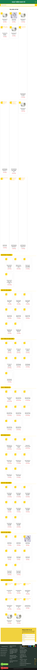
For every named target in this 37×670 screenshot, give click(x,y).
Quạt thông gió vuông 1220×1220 (18, 350)
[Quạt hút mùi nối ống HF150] (5, 15)
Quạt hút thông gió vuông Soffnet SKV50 (18, 572)
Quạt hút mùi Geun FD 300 (14, 20)
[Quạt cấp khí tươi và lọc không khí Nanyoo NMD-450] (14, 134)
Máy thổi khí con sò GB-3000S (9, 475)
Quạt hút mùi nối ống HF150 (4, 20)
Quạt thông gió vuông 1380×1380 (9, 350)
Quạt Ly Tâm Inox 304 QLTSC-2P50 (27, 398)
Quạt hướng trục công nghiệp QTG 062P (9, 509)
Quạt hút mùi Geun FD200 (18, 557)
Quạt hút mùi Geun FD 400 (9, 543)
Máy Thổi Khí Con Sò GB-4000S (27, 461)
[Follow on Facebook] (29, 646)
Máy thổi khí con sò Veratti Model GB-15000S (9, 446)
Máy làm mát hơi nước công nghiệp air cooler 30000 (9, 281)
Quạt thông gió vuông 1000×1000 (9, 365)
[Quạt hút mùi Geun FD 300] (14, 15)
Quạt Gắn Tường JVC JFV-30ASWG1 (4, 34)
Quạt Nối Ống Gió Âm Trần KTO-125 (18, 606)
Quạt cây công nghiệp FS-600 (9, 316)
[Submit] (35, 5)
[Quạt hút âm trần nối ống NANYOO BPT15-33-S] (14, 210)
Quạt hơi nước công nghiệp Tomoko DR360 (27, 266)
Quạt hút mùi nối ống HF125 (13, 33)
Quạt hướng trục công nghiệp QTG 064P (18, 509)
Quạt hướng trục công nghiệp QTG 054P (9, 524)
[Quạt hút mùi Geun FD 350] (5, 210)
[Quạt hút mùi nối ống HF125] (14, 29)
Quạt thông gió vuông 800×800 (27, 365)
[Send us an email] (32, 646)
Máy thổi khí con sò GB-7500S (9, 461)
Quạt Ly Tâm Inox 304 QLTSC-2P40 (9, 413)
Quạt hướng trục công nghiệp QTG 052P (27, 509)
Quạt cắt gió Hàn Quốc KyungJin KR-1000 (23, 94)
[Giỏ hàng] (35, 2)
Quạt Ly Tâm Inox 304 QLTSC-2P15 (18, 427)
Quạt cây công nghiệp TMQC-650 (18, 301)
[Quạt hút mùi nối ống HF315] (23, 15)
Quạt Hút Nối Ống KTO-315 (9, 591)
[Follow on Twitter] (30, 646)
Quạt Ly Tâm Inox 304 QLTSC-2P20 (9, 427)
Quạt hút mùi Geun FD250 (9, 557)
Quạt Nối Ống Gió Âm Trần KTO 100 (27, 606)
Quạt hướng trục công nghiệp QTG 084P (9, 494)
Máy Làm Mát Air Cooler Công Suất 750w (9, 266)
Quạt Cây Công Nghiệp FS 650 (18, 316)
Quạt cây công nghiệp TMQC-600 (27, 301)
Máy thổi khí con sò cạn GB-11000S (18, 446)
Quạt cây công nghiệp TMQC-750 (9, 301)
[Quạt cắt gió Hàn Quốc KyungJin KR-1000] (23, 59)
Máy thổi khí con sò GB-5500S (18, 461)
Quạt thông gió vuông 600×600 (9, 380)
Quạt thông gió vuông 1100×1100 (27, 350)
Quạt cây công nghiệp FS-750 (27, 316)
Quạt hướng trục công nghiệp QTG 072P (18, 494)
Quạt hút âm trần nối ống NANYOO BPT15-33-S (14, 246)
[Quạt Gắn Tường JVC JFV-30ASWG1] (5, 29)
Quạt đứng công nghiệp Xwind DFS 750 (18, 330)
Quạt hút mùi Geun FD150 (28, 557)
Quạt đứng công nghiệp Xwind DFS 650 (9, 330)
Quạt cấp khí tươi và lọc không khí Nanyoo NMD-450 (14, 170)
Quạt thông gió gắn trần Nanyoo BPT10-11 (4, 170)
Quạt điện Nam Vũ (18, 2)
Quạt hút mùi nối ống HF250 (18, 621)
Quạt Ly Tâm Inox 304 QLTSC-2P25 (27, 413)
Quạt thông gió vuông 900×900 (18, 365)
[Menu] (1, 2)
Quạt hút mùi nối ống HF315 (23, 20)
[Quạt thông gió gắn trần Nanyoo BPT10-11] (5, 134)
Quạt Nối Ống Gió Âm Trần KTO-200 (27, 591)
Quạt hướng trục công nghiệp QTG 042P (18, 524)
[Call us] (33, 646)
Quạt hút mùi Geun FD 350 (5, 245)
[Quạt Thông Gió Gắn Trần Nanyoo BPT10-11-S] (23, 210)
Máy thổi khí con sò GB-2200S (18, 475)
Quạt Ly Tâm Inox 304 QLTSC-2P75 (18, 398)
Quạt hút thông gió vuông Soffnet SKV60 (9, 572)
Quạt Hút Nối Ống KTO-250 (18, 591)
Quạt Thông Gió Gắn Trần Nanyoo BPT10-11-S (23, 246)
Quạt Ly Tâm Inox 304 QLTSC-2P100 (9, 398)
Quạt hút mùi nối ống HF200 (23, 109)
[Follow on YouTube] (35, 646)
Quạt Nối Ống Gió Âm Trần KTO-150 (9, 606)
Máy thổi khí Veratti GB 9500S (27, 446)
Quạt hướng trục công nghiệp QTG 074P (27, 494)
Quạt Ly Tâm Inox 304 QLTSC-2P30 (18, 413)
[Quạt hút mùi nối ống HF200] (23, 104)
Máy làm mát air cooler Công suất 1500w (18, 266)
